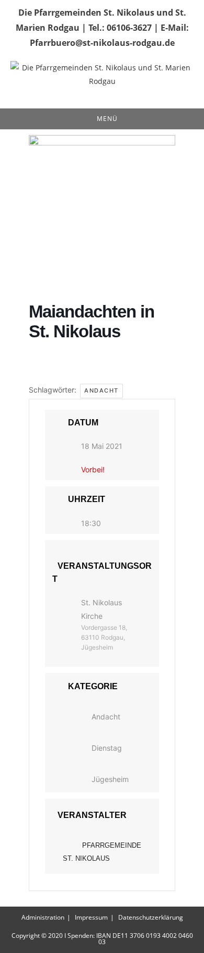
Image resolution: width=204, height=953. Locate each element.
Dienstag (107, 747)
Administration (42, 917)
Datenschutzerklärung (150, 917)
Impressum (91, 917)
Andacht (101, 390)
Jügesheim (110, 779)
